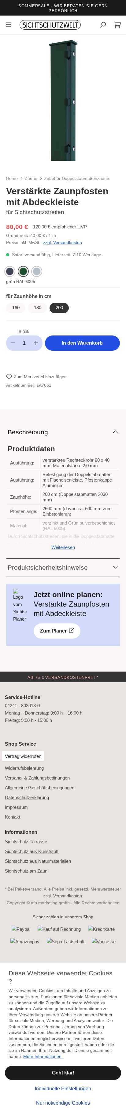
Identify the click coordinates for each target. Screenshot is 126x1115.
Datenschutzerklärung (27, 797)
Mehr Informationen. (43, 1056)
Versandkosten (67, 895)
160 (16, 307)
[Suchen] (102, 25)
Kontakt (12, 816)
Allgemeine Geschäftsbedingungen (39, 787)
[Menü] (8, 25)
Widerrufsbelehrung (24, 768)
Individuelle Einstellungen (63, 1088)
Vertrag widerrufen (23, 756)
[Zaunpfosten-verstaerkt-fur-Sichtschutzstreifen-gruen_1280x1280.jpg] (63, 98)
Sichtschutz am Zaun (26, 870)
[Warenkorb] (117, 25)
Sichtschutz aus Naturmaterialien (38, 861)
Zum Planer (54, 630)
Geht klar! (63, 1072)
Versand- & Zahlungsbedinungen (37, 777)
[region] (63, 103)
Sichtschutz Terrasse (26, 841)
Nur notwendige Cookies (63, 1103)
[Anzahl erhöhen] (36, 343)
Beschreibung (28, 432)
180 (37, 307)
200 (59, 307)
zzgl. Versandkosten (62, 242)
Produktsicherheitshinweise (48, 567)
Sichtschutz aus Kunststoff (31, 851)
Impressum (16, 807)
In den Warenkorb (82, 343)
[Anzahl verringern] (12, 343)
